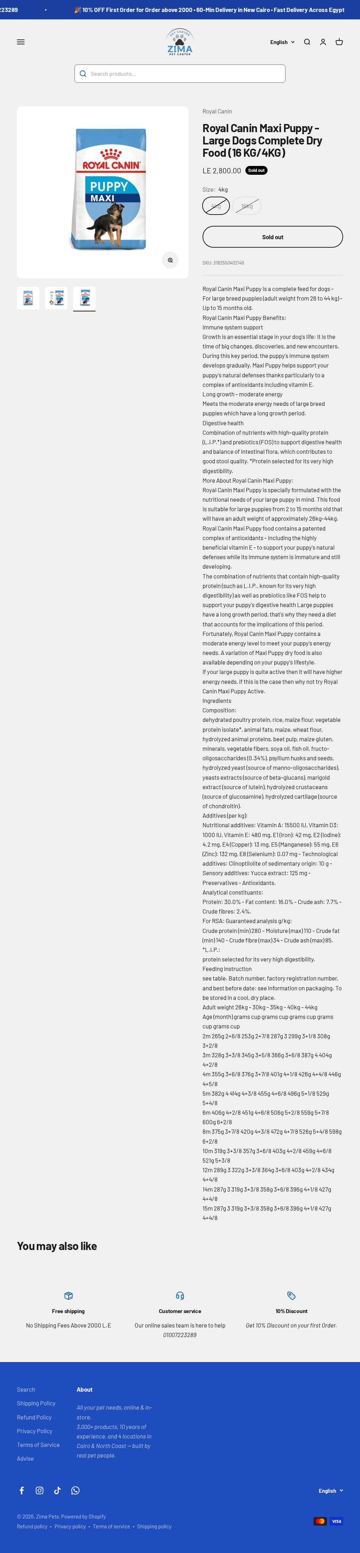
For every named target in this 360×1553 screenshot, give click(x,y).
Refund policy (32, 1526)
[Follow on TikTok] (57, 1490)
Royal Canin (217, 111)
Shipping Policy (36, 1402)
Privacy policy (70, 1526)
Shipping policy (154, 1526)
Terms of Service (38, 1444)
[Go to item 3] (84, 299)
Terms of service (111, 1526)
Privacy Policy (34, 1430)
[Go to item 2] (56, 299)
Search (26, 1389)
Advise (25, 1458)
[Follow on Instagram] (39, 1490)
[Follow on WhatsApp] (75, 1490)
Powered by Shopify (83, 1516)
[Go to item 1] (28, 299)
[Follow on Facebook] (21, 1490)
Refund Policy (34, 1417)
